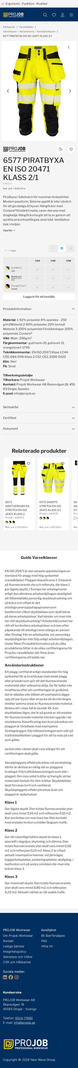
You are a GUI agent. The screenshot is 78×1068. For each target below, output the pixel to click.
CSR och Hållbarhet (17, 962)
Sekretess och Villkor (18, 957)
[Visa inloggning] (62, 15)
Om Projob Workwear (18, 936)
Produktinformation (17, 309)
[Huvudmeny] (71, 15)
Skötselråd (10, 407)
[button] (39, 91)
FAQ (44, 941)
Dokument (10, 428)
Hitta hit (47, 946)
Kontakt (8, 941)
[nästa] (70, 91)
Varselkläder (26, 26)
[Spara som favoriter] (54, 15)
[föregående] (8, 91)
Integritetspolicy (14, 951)
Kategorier (9, 26)
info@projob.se (24, 1023)
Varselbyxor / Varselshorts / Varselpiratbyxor (29, 31)
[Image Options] (69, 47)
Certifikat (9, 418)
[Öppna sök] (45, 15)
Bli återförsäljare (53, 936)
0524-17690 (24, 1018)
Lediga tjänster (13, 946)
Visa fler (7, 230)
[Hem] (13, 15)
